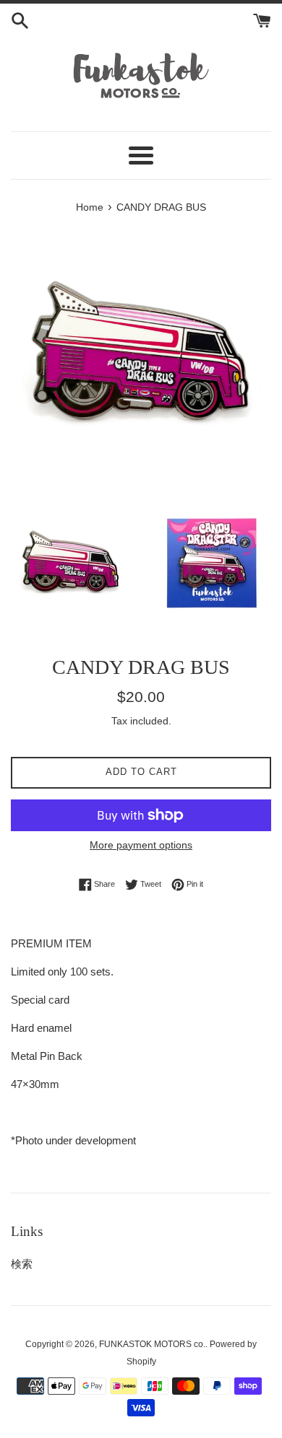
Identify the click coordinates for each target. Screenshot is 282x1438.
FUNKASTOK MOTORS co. (152, 1344)
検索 (22, 1264)
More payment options (141, 845)
